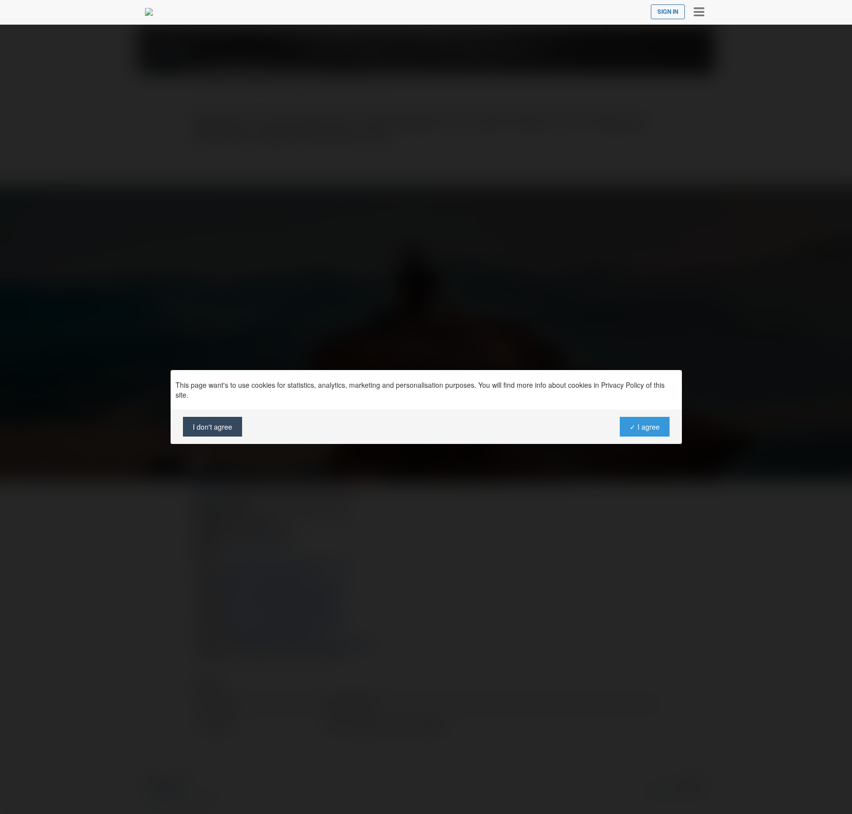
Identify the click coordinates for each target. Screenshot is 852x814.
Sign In (667, 11)
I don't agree (212, 427)
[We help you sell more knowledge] (149, 12)
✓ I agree (644, 427)
